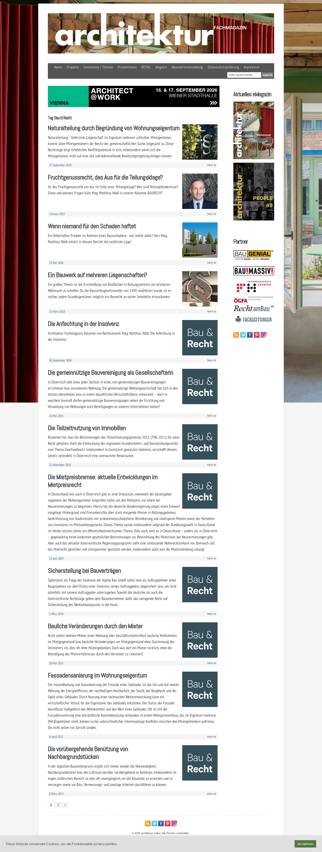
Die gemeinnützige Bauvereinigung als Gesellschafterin (110, 372)
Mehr (210, 165)
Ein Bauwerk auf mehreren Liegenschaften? (97, 275)
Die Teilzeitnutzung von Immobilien (87, 428)
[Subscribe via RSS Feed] (236, 335)
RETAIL (146, 67)
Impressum (252, 67)
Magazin (161, 67)
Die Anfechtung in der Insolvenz (83, 324)
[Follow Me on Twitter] (243, 335)
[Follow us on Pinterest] (257, 335)
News (58, 67)
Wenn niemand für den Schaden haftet (92, 226)
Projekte (73, 67)
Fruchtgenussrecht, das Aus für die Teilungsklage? (105, 177)
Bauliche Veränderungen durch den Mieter (95, 626)
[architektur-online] (161, 52)
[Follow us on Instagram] (263, 335)
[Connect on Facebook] (250, 335)
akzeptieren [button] (305, 844)
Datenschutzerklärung (223, 67)
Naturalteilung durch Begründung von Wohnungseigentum (113, 128)
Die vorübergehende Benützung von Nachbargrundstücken (88, 753)
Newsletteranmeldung (187, 67)
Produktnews (127, 67)
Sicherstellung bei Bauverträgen (84, 570)
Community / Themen (98, 67)
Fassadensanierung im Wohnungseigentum (97, 675)
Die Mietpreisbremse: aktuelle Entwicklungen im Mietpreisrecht (102, 481)
